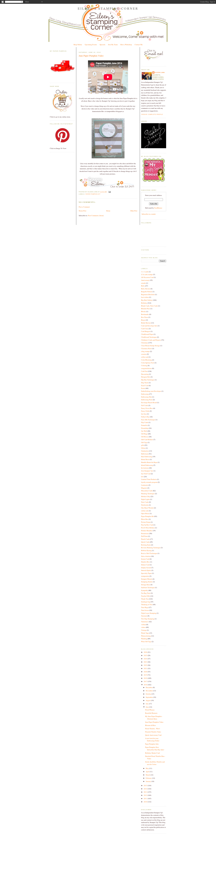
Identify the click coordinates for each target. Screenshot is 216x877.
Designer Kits (145, 377)
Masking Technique (148, 493)
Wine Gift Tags (146, 641)
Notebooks (144, 505)
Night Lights (145, 499)
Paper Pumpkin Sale (152, 744)
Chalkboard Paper (147, 334)
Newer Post (82, 211)
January (148, 781)
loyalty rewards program (149, 482)
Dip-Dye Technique (147, 380)
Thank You (145, 599)
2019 (146, 675)
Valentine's (144, 621)
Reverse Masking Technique (150, 547)
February (149, 778)
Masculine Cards (146, 491)
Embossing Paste (146, 399)
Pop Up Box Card (147, 525)
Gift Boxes (144, 436)
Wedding (144, 638)
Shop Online (78, 44)
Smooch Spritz (146, 570)
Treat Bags (144, 607)
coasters (143, 354)
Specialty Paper (146, 573)
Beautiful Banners (151, 713)
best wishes (145, 297)
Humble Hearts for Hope (149, 462)
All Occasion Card (147, 277)
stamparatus (145, 576)
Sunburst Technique (148, 587)
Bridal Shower (146, 323)
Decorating (145, 374)
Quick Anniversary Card (153, 735)
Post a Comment (84, 207)
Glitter (143, 448)
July (147, 704)
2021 (146, 668)
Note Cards (145, 502)
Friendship (144, 428)
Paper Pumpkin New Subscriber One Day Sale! (154, 748)
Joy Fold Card (145, 474)
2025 (146, 655)
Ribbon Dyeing (146, 550)
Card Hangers (145, 331)
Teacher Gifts (145, 596)
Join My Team (113, 44)
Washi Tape (145, 633)
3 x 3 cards (144, 272)
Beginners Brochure (148, 294)
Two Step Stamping (147, 619)
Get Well (144, 431)
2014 (146, 789)
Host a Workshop (126, 44)
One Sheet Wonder (147, 508)
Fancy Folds (145, 411)
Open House (145, 513)
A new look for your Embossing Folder (152, 739)
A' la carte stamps (147, 274)
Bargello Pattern (146, 291)
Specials (102, 44)
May (147, 768)
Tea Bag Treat (145, 593)
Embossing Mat (146, 397)
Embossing (145, 394)
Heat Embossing (146, 456)
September (149, 697)
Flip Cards (144, 422)
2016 (146, 685)
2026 (146, 652)
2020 (146, 672)
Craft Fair (144, 371)
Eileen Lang (160, 72)
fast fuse (144, 414)
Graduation (145, 451)
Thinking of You (146, 604)
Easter (143, 388)
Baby (143, 286)
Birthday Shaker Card (152, 753)
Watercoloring (146, 636)
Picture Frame (145, 522)
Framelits (144, 425)
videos (143, 627)
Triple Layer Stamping (148, 613)
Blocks (143, 311)
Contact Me (139, 44)
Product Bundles (146, 530)
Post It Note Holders (148, 528)
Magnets (144, 488)
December (149, 687)
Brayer (143, 320)
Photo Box (144, 519)
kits (142, 476)
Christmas (144, 343)
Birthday (144, 303)
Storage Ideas (145, 584)
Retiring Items (146, 545)
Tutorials (144, 616)
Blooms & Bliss (150, 725)
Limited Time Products (149, 479)
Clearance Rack (146, 348)
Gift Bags (144, 434)
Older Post (133, 211)
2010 (146, 802)
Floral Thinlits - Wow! (152, 728)
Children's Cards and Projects (151, 340)
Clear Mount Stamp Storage (150, 345)
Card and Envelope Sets (149, 326)
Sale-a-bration (146, 556)
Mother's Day (145, 496)
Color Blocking (146, 360)
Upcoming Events (91, 44)
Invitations (144, 468)
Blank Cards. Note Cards (149, 306)
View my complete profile (152, 114)
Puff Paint (144, 536)
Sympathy (144, 590)
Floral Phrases (149, 710)
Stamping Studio (146, 582)
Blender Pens (145, 308)
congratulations (146, 368)
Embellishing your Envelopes (151, 391)
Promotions (145, 533)
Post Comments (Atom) (96, 215)
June (147, 707)
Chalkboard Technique (149, 337)
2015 (146, 785)
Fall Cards (144, 405)
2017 (146, 681)
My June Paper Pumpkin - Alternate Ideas (153, 717)
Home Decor (145, 459)
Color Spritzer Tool (147, 363)
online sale (144, 511)
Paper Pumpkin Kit (93, 194)
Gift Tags (144, 442)
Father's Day (145, 417)
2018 (146, 678)
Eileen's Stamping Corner (108, 8)
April (148, 771)
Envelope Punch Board (149, 402)
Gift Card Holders (147, 439)
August (148, 700)
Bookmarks (145, 314)
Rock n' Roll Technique (149, 553)
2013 (146, 792)
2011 (146, 798)
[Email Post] (109, 191)
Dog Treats (144, 382)
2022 (146, 665)
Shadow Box (145, 562)
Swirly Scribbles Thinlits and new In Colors (155, 763)
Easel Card (144, 385)
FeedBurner (158, 208)
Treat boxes (145, 610)
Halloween (144, 454)
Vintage (143, 630)
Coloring (144, 365)
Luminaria (144, 485)
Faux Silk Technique (148, 419)
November (149, 691)
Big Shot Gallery (146, 300)
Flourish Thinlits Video (153, 732)
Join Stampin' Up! (147, 471)
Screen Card (145, 559)
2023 (146, 662)
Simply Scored (146, 567)
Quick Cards (145, 542)
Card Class (144, 328)
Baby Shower (145, 289)
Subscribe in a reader (149, 214)
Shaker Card (145, 565)
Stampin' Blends (146, 579)
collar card (144, 357)
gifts (142, 445)
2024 (146, 658)
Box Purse (144, 317)
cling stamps (145, 351)
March (148, 775)
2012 (146, 795)
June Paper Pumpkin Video (91, 55)
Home (108, 211)
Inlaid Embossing (147, 465)
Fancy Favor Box (147, 408)
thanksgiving (145, 602)
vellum (143, 624)
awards (143, 283)
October (149, 694)
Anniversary (145, 280)
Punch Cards (145, 539)
